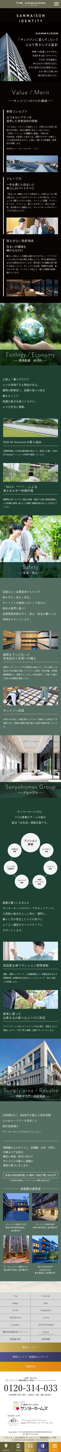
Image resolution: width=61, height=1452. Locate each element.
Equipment (46, 1310)
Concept (46, 1295)
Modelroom (15, 1317)
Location (15, 1324)
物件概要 (46, 1339)
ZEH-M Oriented (45, 1324)
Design (15, 1303)
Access (45, 1317)
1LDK (15, 1310)
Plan (46, 1303)
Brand (46, 1331)
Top (15, 1295)
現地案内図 (15, 1339)
